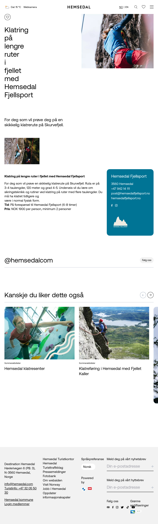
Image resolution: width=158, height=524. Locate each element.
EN (126, 7)
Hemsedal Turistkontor (58, 459)
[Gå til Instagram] (117, 507)
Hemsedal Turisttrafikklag (53, 465)
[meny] (152, 7)
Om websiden (52, 480)
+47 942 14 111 (120, 188)
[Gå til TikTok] (127, 507)
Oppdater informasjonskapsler (56, 495)
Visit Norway (51, 484)
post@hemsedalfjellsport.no (130, 193)
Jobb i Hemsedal (54, 488)
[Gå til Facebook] (112, 507)
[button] (143, 295)
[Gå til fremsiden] (79, 7)
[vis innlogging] (70, 311)
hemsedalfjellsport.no (126, 198)
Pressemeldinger (54, 472)
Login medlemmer (17, 504)
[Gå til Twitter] (122, 507)
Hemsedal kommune (18, 499)
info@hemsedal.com (18, 484)
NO (121, 7)
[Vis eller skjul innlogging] (7, 17)
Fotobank (49, 476)
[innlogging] (143, 7)
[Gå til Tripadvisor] (108, 507)
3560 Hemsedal (122, 184)
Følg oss (146, 260)
